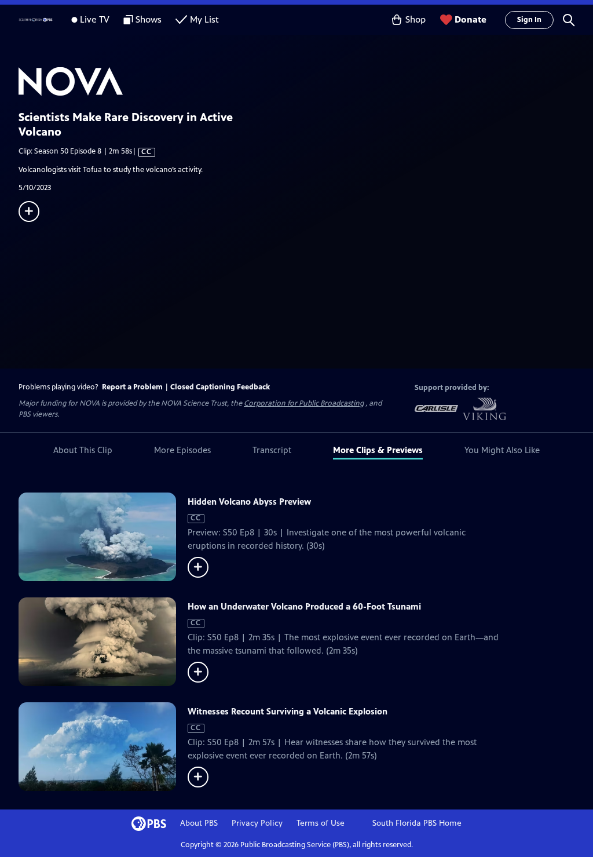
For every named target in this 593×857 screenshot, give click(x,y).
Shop (415, 19)
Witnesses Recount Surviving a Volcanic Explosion (287, 711)
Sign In (529, 19)
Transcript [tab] (271, 449)
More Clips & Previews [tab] (378, 449)
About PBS (199, 823)
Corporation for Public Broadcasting (304, 403)
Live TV (94, 19)
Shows (149, 19)
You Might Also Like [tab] (502, 449)
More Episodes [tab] (182, 449)
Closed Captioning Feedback (220, 387)
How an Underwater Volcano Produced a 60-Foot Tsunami (304, 606)
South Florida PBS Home (417, 823)
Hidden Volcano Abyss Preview (249, 501)
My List (204, 19)
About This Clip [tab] (82, 449)
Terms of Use (320, 823)
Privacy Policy (257, 823)
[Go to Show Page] (306, 81)
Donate (470, 19)
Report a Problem (132, 387)
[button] (569, 20)
